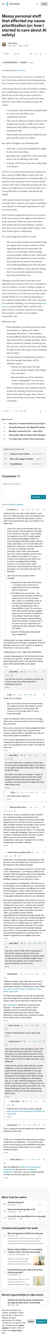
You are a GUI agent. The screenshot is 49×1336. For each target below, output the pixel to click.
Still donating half (16, 1202)
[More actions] (45, 54)
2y (33, 852)
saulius (38, 459)
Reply (5, 667)
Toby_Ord (11, 1236)
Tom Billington (20, 1254)
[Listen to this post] (31, 54)
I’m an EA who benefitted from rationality (27, 1216)
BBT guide (11, 1305)
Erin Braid (11, 510)
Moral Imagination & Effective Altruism (25, 1233)
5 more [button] (30, 62)
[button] (4, 509)
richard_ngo (36, 454)
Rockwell (11, 1254)
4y (17, 510)
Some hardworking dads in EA (21, 1209)
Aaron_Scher (14, 1025)
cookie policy (16, 1330)
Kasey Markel (13, 1275)
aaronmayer (12, 1125)
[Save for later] (36, 54)
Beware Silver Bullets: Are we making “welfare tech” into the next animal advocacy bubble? (25, 1252)
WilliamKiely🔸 (13, 974)
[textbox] (24, 488)
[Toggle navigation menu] (3, 4)
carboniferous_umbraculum (19, 852)
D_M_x (9, 695)
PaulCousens (14, 1041)
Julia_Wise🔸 (14, 43)
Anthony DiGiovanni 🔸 (19, 807)
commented (11, 1005)
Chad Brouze (36, 464)
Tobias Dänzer (16, 1159)
